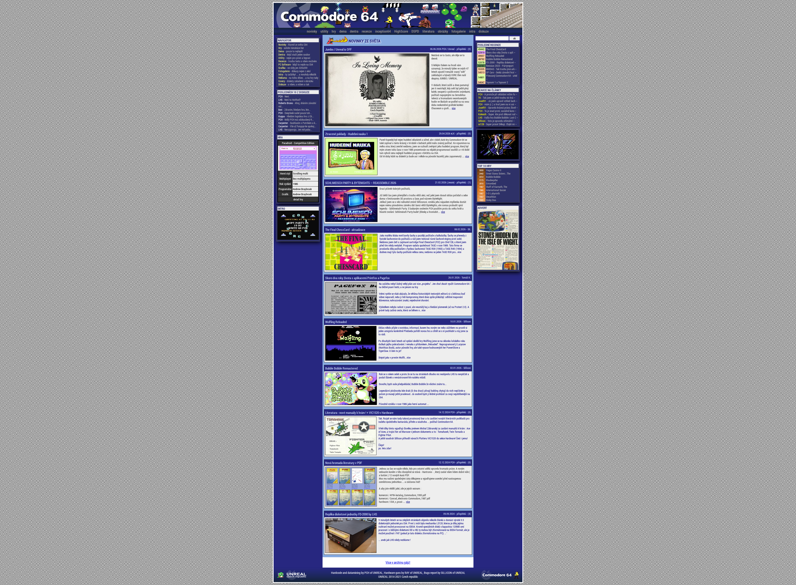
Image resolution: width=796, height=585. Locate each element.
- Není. (284, 96)
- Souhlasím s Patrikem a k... (297, 123)
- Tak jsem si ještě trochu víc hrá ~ (496, 97)
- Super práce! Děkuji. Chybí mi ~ (497, 124)
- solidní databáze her (291, 48)
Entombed (491, 183)
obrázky (443, 31)
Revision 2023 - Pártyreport (499, 65)
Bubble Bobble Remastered (499, 59)
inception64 (383, 31)
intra (472, 31)
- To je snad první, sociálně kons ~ (497, 111)
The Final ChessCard (496, 49)
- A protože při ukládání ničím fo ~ (497, 94)
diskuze (484, 31)
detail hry (298, 199)
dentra (354, 31)
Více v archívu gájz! (398, 562)
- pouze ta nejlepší (290, 51)
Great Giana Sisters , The (498, 173)
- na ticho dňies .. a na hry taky (298, 77)
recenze (367, 31)
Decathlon (491, 196)
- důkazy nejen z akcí (294, 71)
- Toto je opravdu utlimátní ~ (496, 120)
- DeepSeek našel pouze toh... (295, 113)
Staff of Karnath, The (496, 186)
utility (324, 31)
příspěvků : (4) (464, 513)
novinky (312, 31)
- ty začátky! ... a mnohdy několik (297, 74)
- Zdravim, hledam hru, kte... (294, 109)
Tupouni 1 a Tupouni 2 (497, 82)
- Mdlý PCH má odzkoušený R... (296, 119)
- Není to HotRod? (289, 99)
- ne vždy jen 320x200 (292, 67)
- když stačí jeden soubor (294, 54)
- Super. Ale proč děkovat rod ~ (497, 114)
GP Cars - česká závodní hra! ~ (501, 72)
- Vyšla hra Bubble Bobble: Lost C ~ (498, 117)
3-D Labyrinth (493, 193)
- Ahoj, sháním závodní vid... (297, 104)
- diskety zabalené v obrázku (295, 81)
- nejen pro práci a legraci (294, 57)
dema (342, 31)
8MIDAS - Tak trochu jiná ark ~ (501, 69)
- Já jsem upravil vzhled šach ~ (497, 101)
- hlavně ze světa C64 (292, 44)
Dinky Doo (491, 200)
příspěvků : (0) (464, 49)
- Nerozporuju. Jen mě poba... (295, 129)
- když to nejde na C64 (295, 64)
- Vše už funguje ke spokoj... (297, 126)
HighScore (401, 31)
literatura (428, 31)
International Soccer (496, 190)
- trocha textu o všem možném (297, 61)
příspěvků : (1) (464, 182)
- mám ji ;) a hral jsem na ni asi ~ (497, 104)
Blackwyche (492, 180)
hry (334, 31)
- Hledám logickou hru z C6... (296, 116)
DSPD (415, 31)
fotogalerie (458, 31)
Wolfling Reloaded (495, 55)
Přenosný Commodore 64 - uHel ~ (501, 77)
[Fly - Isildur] (498, 145)
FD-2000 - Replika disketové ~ (501, 62)
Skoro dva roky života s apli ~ (500, 52)
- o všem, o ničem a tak (293, 84)
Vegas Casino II (493, 170)
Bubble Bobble (493, 176)
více (453, 108)
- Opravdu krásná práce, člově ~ (498, 107)
